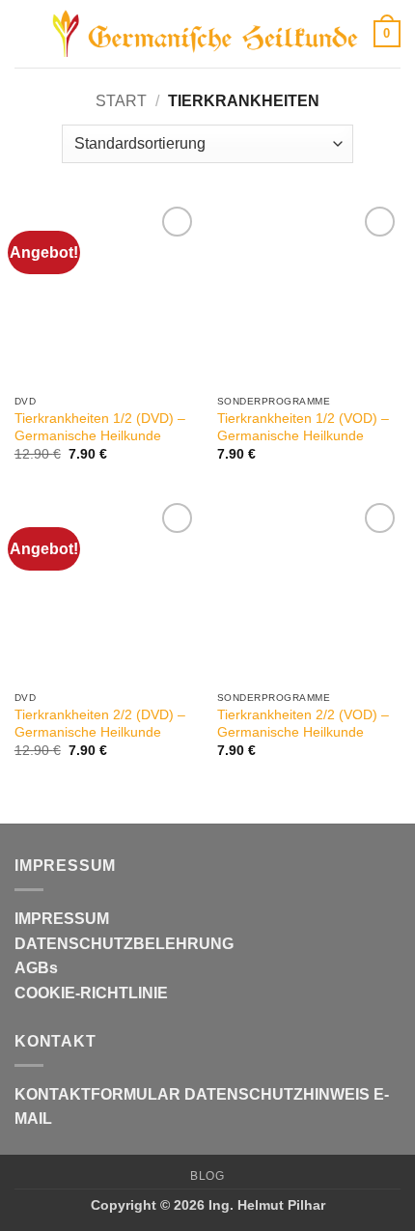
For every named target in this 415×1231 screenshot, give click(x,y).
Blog (207, 1176)
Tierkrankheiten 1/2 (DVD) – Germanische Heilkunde (99, 427)
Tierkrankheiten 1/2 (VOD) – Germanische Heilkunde (303, 427)
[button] (26, 33)
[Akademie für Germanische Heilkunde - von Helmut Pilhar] (205, 34)
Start (121, 101)
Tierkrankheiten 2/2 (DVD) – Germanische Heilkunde (99, 724)
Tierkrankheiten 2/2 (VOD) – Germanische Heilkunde (303, 724)
